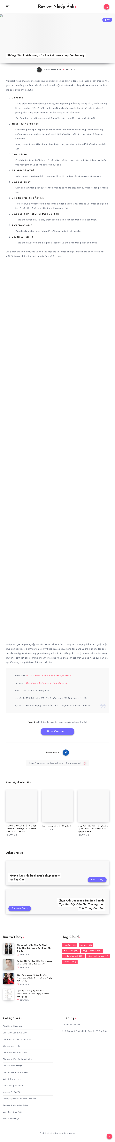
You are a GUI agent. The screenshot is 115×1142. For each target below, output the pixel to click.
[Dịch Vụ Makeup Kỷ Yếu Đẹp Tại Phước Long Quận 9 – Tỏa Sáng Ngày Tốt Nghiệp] (8, 978)
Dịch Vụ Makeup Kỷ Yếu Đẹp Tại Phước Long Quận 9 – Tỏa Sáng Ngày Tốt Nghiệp (34, 978)
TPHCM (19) (70, 962)
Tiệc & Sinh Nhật (11, 1118)
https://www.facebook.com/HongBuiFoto (48, 675)
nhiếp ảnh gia (72, 722)
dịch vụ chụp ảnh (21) (98, 956)
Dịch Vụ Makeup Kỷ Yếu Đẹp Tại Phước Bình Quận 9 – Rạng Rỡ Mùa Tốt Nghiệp (33, 994)
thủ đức (84, 722)
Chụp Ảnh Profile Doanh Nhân (17, 1039)
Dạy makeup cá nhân (13, 1085)
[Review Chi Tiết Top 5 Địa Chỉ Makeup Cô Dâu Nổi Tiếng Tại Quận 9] (8, 964)
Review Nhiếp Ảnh (56, 6)
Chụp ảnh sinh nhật (12, 1046)
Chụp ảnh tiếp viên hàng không (17, 1059)
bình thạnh (43, 722)
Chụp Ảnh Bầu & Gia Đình (15, 1032)
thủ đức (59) (70, 945)
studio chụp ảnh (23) (73, 956)
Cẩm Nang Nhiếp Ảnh (13, 1026)
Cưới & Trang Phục (12, 1079)
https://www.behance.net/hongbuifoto (46, 683)
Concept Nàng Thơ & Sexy (15, 1072)
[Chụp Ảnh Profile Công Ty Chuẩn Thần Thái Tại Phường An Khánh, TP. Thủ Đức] (8, 948)
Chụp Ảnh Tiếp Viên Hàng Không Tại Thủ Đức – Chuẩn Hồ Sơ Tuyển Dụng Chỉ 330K (93, 829)
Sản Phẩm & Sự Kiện (12, 1112)
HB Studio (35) (71, 951)
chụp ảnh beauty (57, 722)
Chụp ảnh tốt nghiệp (12, 1065)
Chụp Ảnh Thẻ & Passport (15, 1052)
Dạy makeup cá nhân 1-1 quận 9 (56, 826)
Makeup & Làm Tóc (12, 1092)
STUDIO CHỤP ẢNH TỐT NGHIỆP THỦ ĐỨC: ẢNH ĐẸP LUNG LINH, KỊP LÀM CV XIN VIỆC (21, 829)
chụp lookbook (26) (92, 951)
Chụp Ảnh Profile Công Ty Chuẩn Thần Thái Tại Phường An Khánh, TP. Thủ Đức (34, 948)
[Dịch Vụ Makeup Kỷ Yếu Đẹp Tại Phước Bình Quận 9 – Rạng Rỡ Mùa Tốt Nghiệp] (8, 994)
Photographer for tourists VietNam (19, 1098)
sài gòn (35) (86, 945)
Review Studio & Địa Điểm (15, 1105)
